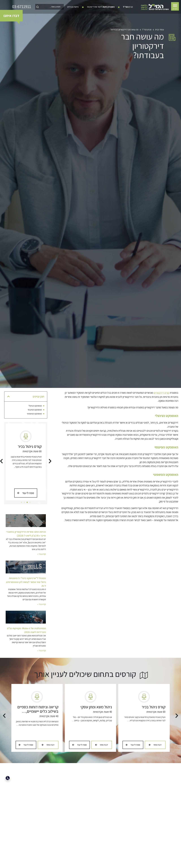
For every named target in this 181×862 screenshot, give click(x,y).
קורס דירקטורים (161, 392)
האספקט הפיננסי (35, 409)
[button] (8, 396)
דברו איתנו (11, 15)
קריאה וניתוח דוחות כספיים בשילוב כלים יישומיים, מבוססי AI (91, 711)
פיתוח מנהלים (73, 6)
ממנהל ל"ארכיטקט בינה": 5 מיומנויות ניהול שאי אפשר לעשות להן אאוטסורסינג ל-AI (26, 582)
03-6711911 (21, 6)
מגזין (128, 6)
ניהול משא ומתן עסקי (26, 446)
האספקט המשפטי (34, 413)
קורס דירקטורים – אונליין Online (39, 709)
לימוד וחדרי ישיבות (101, 6)
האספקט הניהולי (35, 405)
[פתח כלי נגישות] (7, 778)
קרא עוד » (41, 554)
